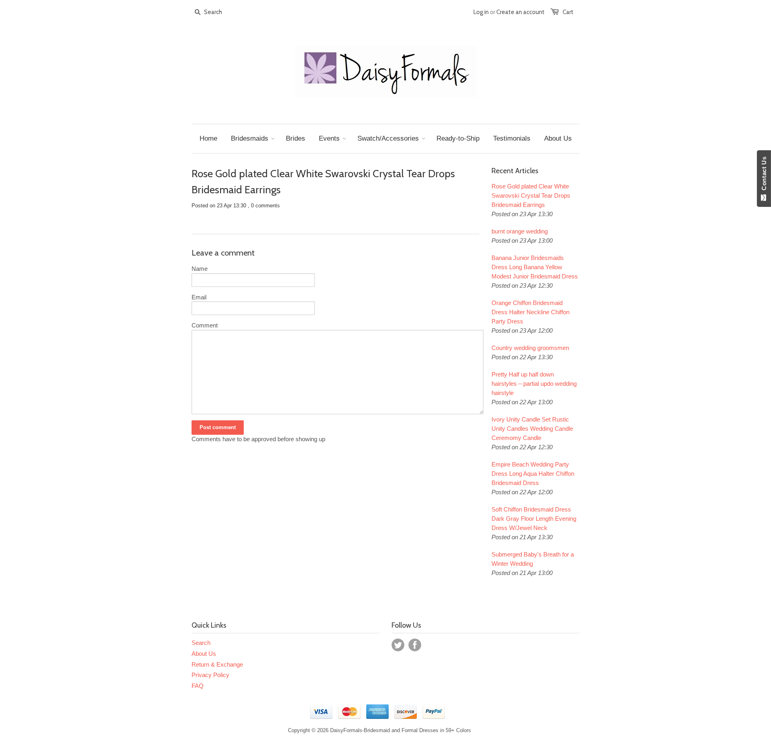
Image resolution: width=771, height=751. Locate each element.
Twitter (398, 644)
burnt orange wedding (520, 231)
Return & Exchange (217, 664)
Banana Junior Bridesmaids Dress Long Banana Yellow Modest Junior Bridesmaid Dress (535, 267)
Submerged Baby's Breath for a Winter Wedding (533, 559)
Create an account (520, 12)
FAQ (198, 685)
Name (200, 268)
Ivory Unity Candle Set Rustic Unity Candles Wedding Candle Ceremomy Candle (532, 428)
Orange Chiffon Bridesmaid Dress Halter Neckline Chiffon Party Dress (530, 312)
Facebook (414, 644)
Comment (205, 325)
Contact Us (764, 175)
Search (201, 642)
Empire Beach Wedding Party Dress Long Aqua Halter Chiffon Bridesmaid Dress (533, 473)
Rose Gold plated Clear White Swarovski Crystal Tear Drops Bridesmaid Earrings (531, 195)
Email (199, 297)
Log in (481, 12)
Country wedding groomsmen (530, 347)
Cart (568, 12)
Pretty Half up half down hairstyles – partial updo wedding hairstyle (534, 383)
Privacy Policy (210, 674)
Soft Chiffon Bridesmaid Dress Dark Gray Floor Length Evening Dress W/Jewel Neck (534, 518)
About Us (204, 653)
